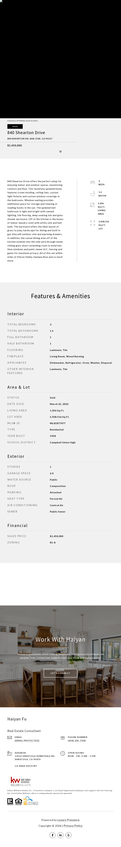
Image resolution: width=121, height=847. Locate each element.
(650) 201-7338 (77, 740)
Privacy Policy (73, 825)
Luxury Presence (68, 820)
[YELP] (68, 835)
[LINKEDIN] (60, 835)
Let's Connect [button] (60, 673)
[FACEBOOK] (52, 835)
